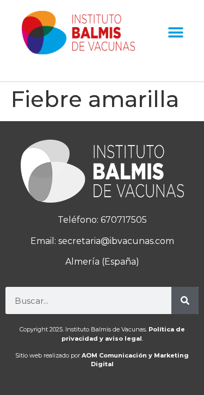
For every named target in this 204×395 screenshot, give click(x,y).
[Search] (185, 300)
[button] (175, 33)
